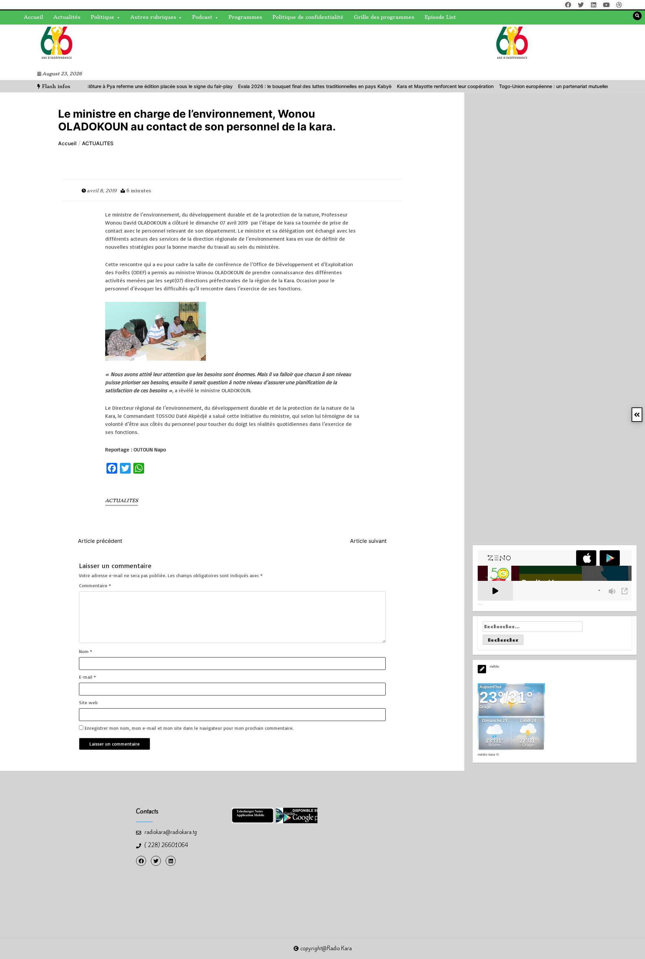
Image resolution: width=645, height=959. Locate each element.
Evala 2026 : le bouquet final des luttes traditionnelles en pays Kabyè (295, 86)
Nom (85, 651)
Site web (88, 702)
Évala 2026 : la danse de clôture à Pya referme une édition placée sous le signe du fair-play (111, 86)
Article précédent (100, 540)
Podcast (202, 17)
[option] (111, 86)
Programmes (245, 17)
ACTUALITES (121, 500)
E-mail (87, 677)
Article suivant (368, 540)
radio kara (27, 46)
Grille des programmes (384, 17)
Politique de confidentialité (307, 17)
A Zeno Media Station (480, 604)
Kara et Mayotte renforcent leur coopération (426, 86)
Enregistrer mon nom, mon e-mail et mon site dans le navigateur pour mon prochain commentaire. (189, 728)
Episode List (440, 17)
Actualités (66, 17)
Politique (102, 17)
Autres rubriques (153, 17)
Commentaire (95, 585)
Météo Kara (486, 754)
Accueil (33, 17)
